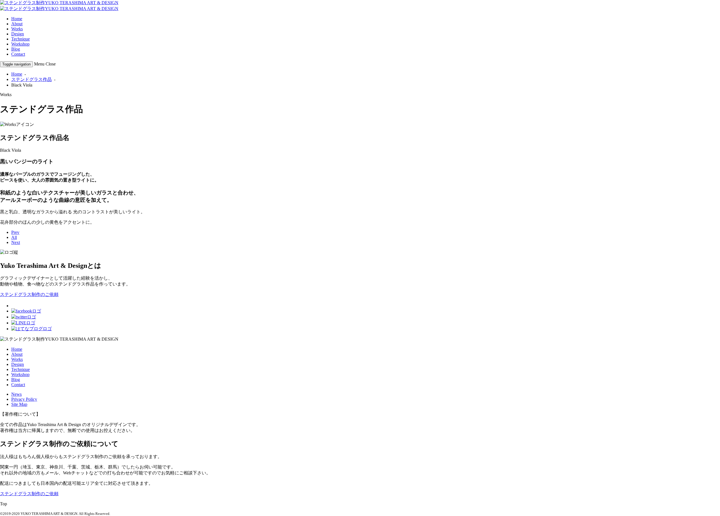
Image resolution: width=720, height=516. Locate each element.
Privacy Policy (24, 399)
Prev (15, 232)
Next (15, 242)
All (14, 237)
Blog (15, 49)
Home (16, 18)
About (16, 23)
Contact (18, 54)
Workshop (20, 44)
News (16, 394)
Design (17, 33)
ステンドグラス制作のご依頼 (29, 294)
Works (17, 28)
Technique (20, 39)
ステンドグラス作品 (31, 79)
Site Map (19, 404)
